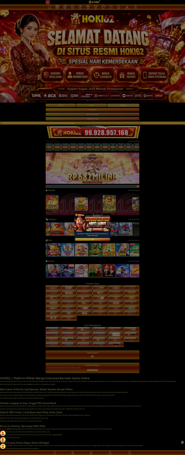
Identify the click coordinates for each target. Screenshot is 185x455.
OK (92, 239)
